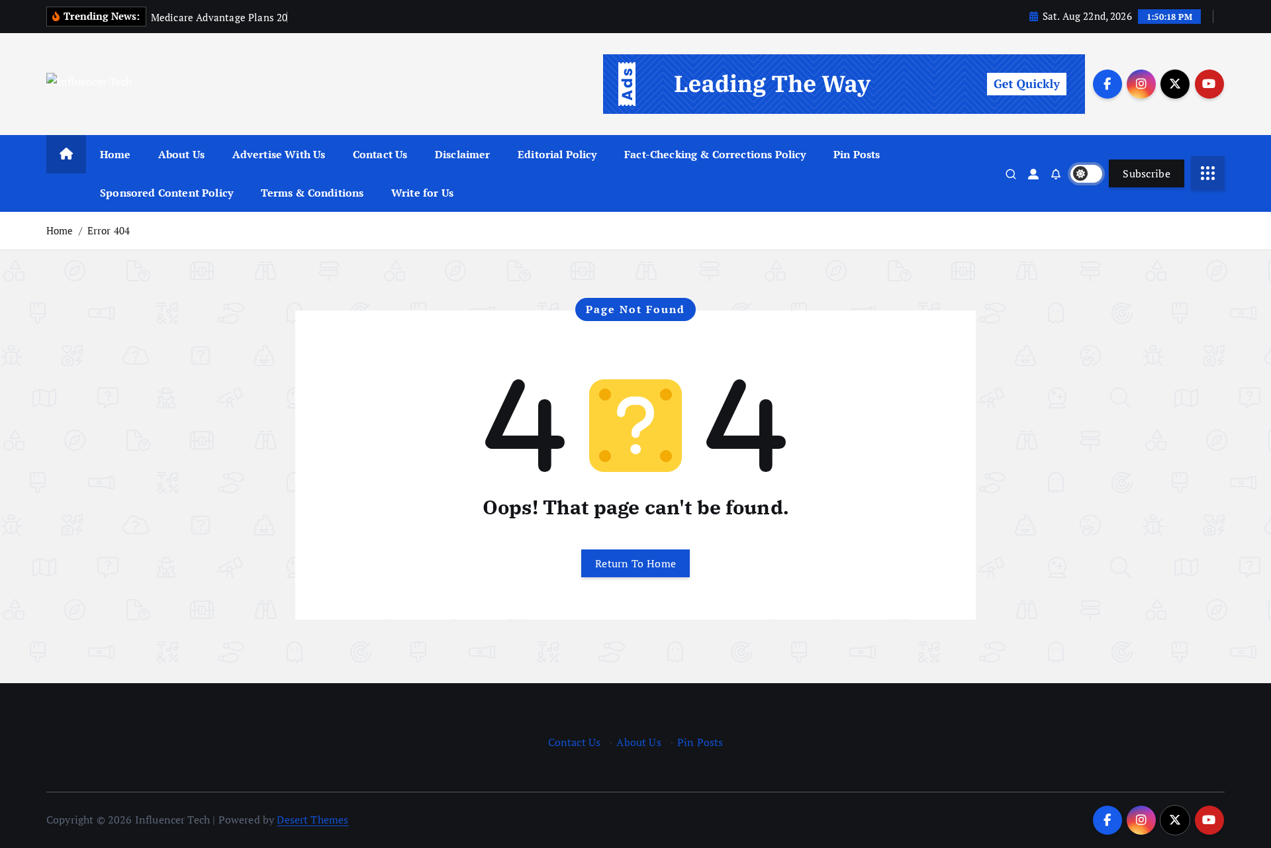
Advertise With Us (279, 154)
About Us (181, 154)
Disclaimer (463, 154)
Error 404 (108, 230)
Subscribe (1146, 173)
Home (115, 154)
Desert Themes (312, 819)
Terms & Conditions (312, 192)
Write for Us (422, 192)
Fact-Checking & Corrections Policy (715, 154)
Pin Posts (856, 154)
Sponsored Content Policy (166, 192)
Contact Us (380, 154)
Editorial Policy (557, 154)
